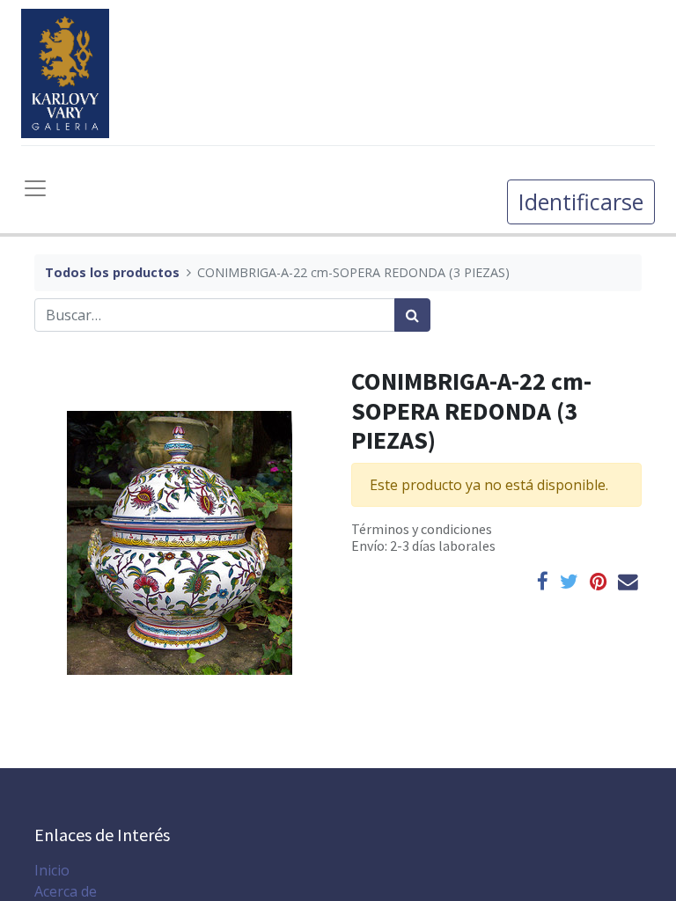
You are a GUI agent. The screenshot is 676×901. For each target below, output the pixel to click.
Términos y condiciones (421, 529)
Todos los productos (112, 272)
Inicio (52, 870)
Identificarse (580, 201)
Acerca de (65, 891)
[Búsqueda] (412, 315)
